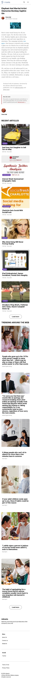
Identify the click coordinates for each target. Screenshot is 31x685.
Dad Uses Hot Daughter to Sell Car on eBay (14, 148)
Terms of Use (5, 664)
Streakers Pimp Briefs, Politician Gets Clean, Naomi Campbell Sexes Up (15, 307)
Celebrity (5, 300)
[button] (28, 2)
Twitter (4, 656)
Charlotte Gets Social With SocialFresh (12, 211)
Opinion (4, 237)
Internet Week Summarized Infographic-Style (12, 180)
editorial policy (19, 87)
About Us (4, 637)
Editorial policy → (22, 102)
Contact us (5, 640)
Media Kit (4, 643)
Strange (4, 143)
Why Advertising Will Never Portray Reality (12, 243)
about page (6, 89)
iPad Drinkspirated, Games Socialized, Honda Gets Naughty (15, 274)
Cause (4, 269)
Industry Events (6, 174)
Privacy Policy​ (5, 668)
